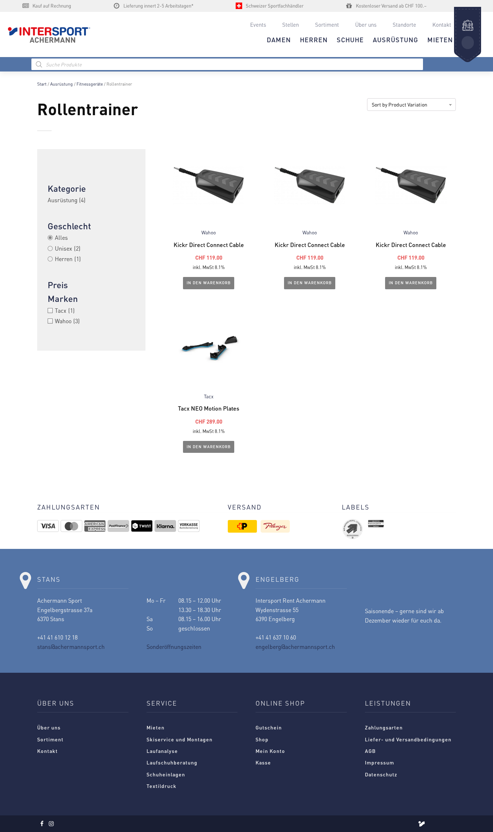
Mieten (156, 727)
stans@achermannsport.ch (71, 646)
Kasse (263, 762)
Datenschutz (381, 774)
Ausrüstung (61, 84)
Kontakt (441, 24)
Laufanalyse (162, 751)
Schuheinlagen (166, 774)
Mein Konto (270, 751)
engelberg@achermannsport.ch (295, 646)
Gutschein (269, 727)
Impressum (379, 762)
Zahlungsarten (384, 727)
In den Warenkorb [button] (209, 282)
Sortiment (327, 24)
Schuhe (350, 39)
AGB (370, 751)
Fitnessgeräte (90, 84)
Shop (262, 739)
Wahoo (208, 232)
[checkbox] (91, 248)
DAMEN (279, 39)
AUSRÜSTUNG (395, 39)
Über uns (365, 24)
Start (42, 84)
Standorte (404, 24)
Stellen (290, 24)
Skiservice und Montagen (180, 739)
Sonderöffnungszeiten (174, 646)
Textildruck (161, 786)
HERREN (314, 39)
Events (258, 24)
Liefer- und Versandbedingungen (408, 739)
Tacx (209, 396)
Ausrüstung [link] (67, 200)
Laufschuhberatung (172, 762)
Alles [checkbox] (61, 237)
